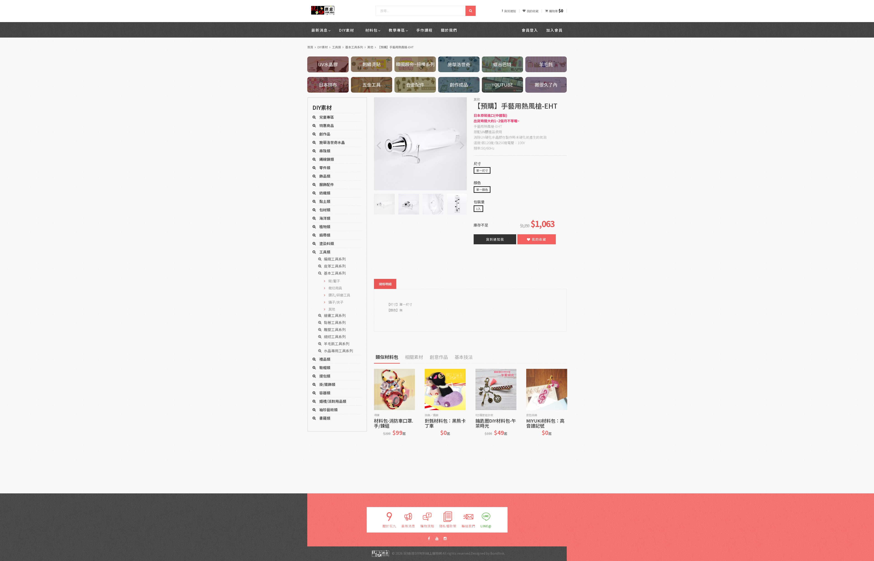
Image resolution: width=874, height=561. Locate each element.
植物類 (324, 226)
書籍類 (324, 418)
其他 (370, 47)
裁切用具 (335, 288)
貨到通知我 (495, 239)
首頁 (310, 47)
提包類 (324, 376)
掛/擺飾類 (327, 384)
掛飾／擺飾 (431, 415)
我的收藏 (538, 239)
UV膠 (484, 131)
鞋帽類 (324, 367)
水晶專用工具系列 (338, 350)
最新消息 (319, 30)
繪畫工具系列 (335, 315)
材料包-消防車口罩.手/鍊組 (393, 423)
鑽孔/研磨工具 (339, 295)
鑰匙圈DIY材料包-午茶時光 (495, 423)
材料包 (371, 30)
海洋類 (324, 218)
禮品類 (324, 359)
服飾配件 (326, 184)
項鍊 (376, 415)
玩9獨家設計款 (484, 415)
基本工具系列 (354, 47)
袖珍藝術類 (328, 409)
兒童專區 (326, 117)
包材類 (324, 209)
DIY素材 (346, 30)
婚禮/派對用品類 (332, 401)
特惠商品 (326, 125)
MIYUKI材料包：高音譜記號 (545, 423)
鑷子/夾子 (335, 302)
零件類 (324, 167)
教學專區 (397, 30)
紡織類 (324, 193)
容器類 (324, 392)
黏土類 (324, 201)
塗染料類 (326, 243)
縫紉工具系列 (335, 336)
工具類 (336, 47)
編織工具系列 (335, 259)
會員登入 (530, 30)
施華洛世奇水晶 (332, 142)
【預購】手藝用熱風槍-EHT (396, 47)
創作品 (324, 134)
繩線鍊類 (326, 159)
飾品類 (324, 176)
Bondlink (497, 553)
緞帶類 (324, 235)
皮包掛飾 (531, 415)
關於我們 (449, 30)
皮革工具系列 (335, 266)
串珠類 (324, 150)
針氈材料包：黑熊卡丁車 (445, 423)
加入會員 (554, 30)
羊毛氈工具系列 (336, 343)
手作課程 (424, 30)
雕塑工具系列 (335, 329)
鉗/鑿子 (334, 280)
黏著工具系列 (335, 322)
